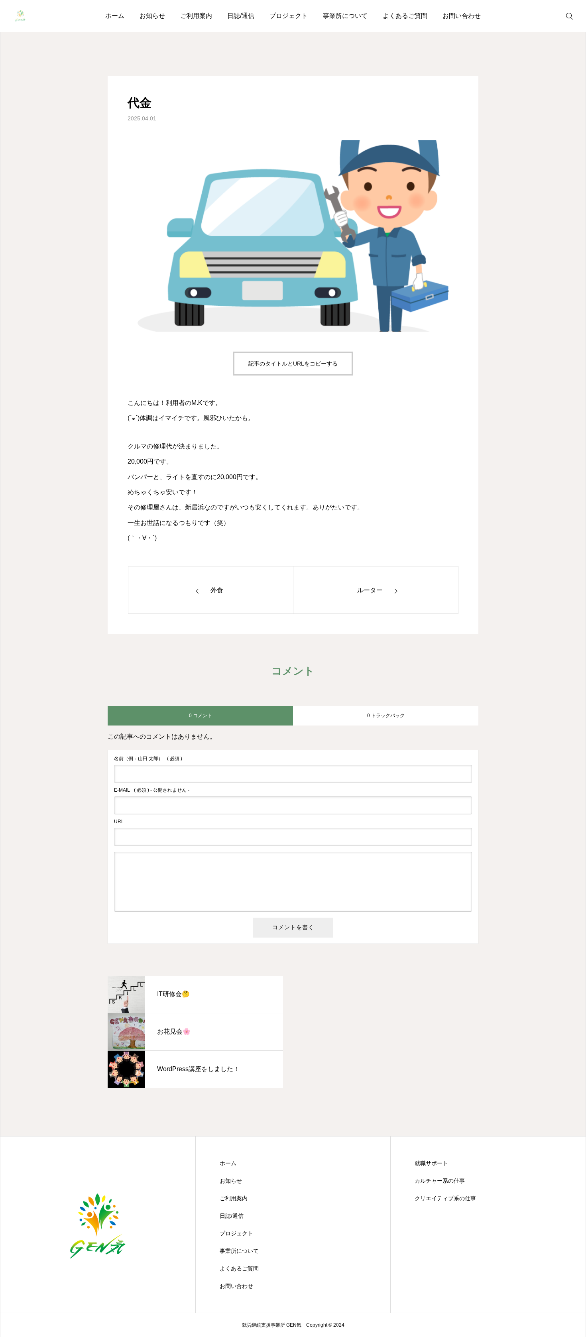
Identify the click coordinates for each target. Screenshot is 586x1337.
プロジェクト (288, 15)
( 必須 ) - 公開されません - (151, 790)
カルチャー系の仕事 (440, 1181)
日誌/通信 (240, 15)
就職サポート (431, 1163)
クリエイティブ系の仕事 (445, 1198)
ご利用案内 (196, 15)
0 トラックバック (386, 715)
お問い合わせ (461, 15)
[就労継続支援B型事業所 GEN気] (20, 16)
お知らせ (152, 15)
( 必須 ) (148, 758)
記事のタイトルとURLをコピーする (293, 363)
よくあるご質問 (405, 15)
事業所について (345, 15)
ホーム (114, 15)
